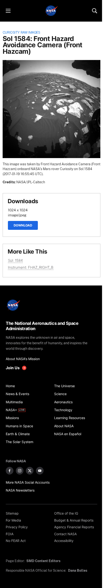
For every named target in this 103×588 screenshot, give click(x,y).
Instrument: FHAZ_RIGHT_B (30, 267)
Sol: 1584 (15, 260)
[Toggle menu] (8, 11)
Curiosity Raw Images (21, 32)
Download (23, 225)
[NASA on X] (30, 471)
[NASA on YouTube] (40, 471)
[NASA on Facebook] (9, 471)
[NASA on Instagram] (19, 471)
